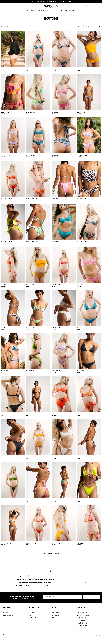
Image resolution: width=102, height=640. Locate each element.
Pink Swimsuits (82, 622)
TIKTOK (54, 617)
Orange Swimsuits (83, 625)
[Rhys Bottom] (13, 437)
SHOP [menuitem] (40, 10)
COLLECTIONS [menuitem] (51, 10)
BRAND (5, 612)
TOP (99, 637)
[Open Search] (83, 6)
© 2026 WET (7, 634)
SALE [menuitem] (74, 10)
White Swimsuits (82, 620)
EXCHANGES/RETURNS (35, 614)
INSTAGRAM (56, 614)
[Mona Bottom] (13, 394)
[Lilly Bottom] (89, 49)
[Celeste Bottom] (38, 394)
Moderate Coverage (84, 614)
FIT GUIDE (31, 612)
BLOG (5, 614)
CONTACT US (32, 617)
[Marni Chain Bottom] (13, 49)
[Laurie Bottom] (64, 394)
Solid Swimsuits (82, 619)
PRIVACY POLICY (8, 615)
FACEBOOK (55, 612)
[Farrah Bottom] (89, 135)
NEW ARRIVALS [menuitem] (30, 10)
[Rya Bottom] (13, 265)
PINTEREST (55, 615)
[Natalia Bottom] (38, 480)
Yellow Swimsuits (83, 627)
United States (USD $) (91, 635)
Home (5, 14)
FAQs (29, 615)
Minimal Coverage (83, 615)
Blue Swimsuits (82, 623)
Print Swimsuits (82, 617)
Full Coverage (82, 612)
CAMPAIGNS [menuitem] (64, 10)
